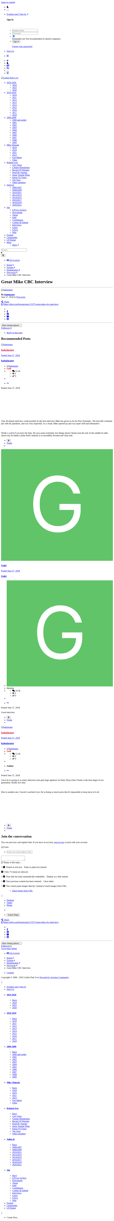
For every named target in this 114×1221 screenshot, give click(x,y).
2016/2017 (17, 200)
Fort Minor (17, 157)
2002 (14, 125)
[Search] (3, 255)
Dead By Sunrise (19, 172)
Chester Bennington (21, 167)
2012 (14, 100)
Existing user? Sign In (17, 14)
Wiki (14, 232)
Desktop (10, 900)
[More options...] (8, 383)
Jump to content (8, 2)
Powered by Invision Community (54, 977)
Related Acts (12, 162)
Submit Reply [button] (13, 915)
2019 (14, 150)
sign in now (59, 842)
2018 (14, 115)
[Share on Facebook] (7, 311)
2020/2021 (17, 205)
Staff (14, 217)
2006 (14, 135)
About (15, 215)
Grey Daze (17, 165)
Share (6, 302)
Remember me (18, 39)
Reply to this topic (15, 333)
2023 (14, 155)
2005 (14, 132)
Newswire (20, 297)
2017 (14, 112)
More (9, 242)
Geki (4, 565)
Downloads (17, 212)
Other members (19, 182)
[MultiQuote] (9, 440)
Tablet (9, 903)
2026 (14, 90)
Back (14, 1000)
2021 (14, 152)
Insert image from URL (22, 891)
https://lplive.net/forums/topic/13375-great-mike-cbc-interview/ (31, 304)
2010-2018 (11, 92)
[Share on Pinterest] (8, 319)
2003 (14, 127)
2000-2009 (11, 117)
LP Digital (11, 240)
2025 (14, 87)
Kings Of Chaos (19, 177)
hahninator (9, 294)
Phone (9, 905)
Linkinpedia (12, 237)
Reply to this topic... (12, 862)
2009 (14, 142)
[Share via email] (8, 316)
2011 (14, 97)
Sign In (16, 42)
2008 (14, 140)
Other (14, 160)
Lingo (15, 227)
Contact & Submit (20, 222)
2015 (14, 107)
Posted (10, 355)
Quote (9, 443)
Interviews (16, 225)
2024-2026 (11, 82)
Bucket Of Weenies (20, 170)
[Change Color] (8, 10)
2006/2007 (17, 187)
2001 (14, 122)
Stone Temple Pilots (21, 175)
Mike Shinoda (13, 145)
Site (8, 207)
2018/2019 (17, 202)
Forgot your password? (22, 46)
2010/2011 (17, 192)
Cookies (10, 972)
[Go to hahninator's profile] (7, 290)
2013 (14, 102)
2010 (14, 95)
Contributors (17, 220)
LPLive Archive (19, 210)
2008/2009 (17, 190)
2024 (14, 85)
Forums (10, 235)
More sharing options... (11, 325)
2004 (14, 130)
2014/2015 (17, 197)
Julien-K (10, 185)
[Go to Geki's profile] (57, 560)
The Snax (16, 180)
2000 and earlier (19, 120)
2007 (14, 137)
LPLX (15, 230)
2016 (14, 110)
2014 (14, 105)
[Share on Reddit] (8, 314)
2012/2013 (17, 195)
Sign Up (10, 51)
